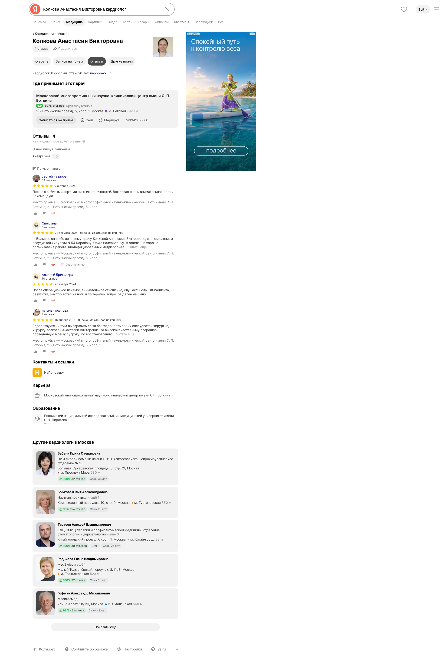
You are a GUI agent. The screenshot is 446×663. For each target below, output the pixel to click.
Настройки (133, 649)
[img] (43, 186)
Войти (422, 9)
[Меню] (436, 9)
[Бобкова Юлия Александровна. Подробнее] (105, 502)
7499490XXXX (136, 120)
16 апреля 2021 (65, 320)
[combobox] (100, 9)
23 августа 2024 (66, 232)
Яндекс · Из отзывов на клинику (101, 232)
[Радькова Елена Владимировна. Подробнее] (105, 570)
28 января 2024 (65, 284)
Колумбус (47, 649)
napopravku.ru (101, 73)
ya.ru (162, 649)
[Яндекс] (35, 9)
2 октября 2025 (65, 186)
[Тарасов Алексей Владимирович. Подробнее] (105, 535)
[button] (87, 120)
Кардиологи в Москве (52, 34)
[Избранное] (404, 9)
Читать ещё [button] (125, 334)
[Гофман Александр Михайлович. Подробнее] (105, 603)
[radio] (36, 213)
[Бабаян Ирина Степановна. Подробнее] (105, 466)
